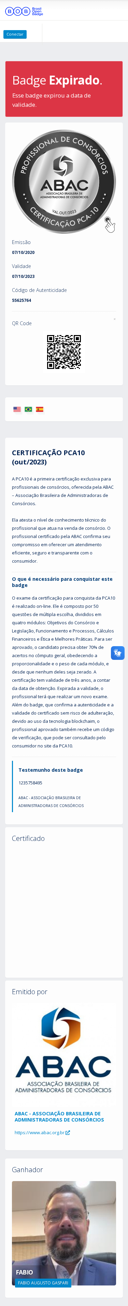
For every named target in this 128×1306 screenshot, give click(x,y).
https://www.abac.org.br (40, 1132)
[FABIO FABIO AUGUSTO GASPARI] (64, 1233)
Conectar (15, 34)
